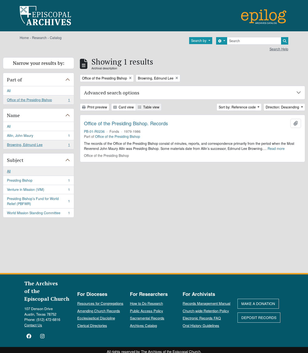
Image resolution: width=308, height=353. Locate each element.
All (9, 90)
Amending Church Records (98, 310)
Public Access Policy (146, 310)
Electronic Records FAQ (202, 317)
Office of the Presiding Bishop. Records (126, 123)
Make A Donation (258, 303)
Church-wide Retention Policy (206, 310)
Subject (15, 160)
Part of (14, 79)
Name (13, 115)
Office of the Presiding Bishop (38, 100)
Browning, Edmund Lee (38, 145)
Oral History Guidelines (201, 325)
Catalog (56, 37)
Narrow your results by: (38, 63)
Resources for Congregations (100, 303)
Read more (276, 148)
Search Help (279, 49)
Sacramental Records (147, 317)
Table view (150, 107)
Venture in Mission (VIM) (38, 190)
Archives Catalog (143, 325)
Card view (126, 107)
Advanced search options (111, 92)
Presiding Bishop (38, 181)
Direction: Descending (283, 107)
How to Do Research (146, 303)
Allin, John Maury (38, 136)
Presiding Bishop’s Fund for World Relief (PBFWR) (38, 201)
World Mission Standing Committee (38, 213)
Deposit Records (258, 317)
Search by (199, 40)
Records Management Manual (206, 303)
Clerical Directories (92, 325)
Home (24, 37)
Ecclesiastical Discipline (96, 317)
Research (39, 37)
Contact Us (33, 324)
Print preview (96, 107)
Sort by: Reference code (238, 107)
